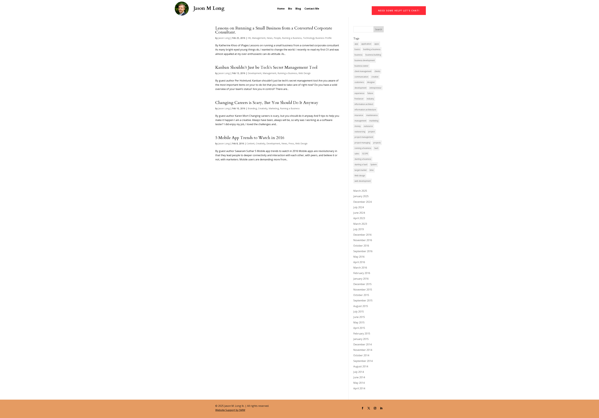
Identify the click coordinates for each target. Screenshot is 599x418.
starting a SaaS (361, 164)
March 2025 (360, 190)
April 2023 (359, 218)
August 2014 (360, 366)
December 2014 (362, 344)
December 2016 (362, 234)
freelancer (359, 98)
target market (361, 170)
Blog (298, 8)
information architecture (365, 109)
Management (258, 37)
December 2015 (362, 284)
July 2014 (358, 372)
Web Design (304, 73)
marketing (373, 120)
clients (377, 71)
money (358, 126)
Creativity (262, 108)
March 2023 (360, 224)
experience (359, 93)
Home (281, 8)
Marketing (274, 108)
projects (377, 142)
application (366, 44)
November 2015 (362, 289)
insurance (359, 115)
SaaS (376, 148)
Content (250, 143)
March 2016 (360, 267)
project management (364, 137)
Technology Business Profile (317, 37)
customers (359, 82)
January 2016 (361, 278)
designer (371, 82)
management (360, 120)
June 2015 (359, 317)
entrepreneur (375, 87)
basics (357, 49)
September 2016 (363, 251)
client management (363, 71)
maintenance (372, 115)
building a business (371, 49)
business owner (361, 66)
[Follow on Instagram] (375, 408)
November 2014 (362, 350)
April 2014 (359, 388)
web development (363, 181)
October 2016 (361, 245)
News (270, 37)
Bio (290, 8)
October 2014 (361, 355)
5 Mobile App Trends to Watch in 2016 (249, 137)
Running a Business (292, 37)
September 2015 (363, 300)
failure (370, 93)
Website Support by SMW (230, 410)
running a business (363, 148)
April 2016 (359, 262)
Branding (252, 108)
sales (357, 153)
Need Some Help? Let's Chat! (398, 10)
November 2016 (362, 240)
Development (254, 73)
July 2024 (358, 207)
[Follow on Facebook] (362, 408)
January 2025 (361, 196)
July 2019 (358, 229)
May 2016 (359, 256)
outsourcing (360, 131)
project (371, 131)
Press (291, 143)
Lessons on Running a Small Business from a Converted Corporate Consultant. (273, 30)
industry (370, 98)
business (358, 54)
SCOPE (365, 153)
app (356, 44)
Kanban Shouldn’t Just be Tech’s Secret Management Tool (266, 67)
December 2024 (362, 202)
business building (373, 54)
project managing (362, 142)
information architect (364, 104)
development (360, 87)
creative (374, 76)
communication (361, 76)
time (372, 170)
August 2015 (360, 306)
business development (365, 60)
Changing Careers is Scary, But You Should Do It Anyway (266, 102)
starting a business (363, 159)
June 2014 (359, 377)
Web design (360, 175)
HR (249, 37)
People (277, 37)
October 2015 (361, 295)
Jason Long (224, 37)
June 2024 (359, 212)
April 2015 (359, 328)
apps (376, 44)
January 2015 (361, 339)
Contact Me (311, 8)
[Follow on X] (368, 408)
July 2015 (358, 311)
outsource (368, 126)
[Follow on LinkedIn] (381, 408)
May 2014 (359, 382)
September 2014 (363, 361)
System (373, 164)
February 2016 (361, 273)
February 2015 (361, 333)
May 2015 (359, 322)
